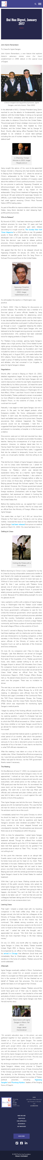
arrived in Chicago (11, 953)
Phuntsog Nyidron (18, 1082)
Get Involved (21, 1126)
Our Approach (21, 1121)
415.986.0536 (34, 1105)
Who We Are (22, 1115)
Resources (21, 1123)
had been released (18, 524)
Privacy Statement (21, 1156)
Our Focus (21, 1118)
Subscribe (21, 1136)
